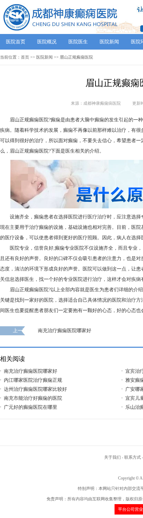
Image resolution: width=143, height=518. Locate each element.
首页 (25, 57)
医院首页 (15, 41)
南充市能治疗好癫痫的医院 (33, 398)
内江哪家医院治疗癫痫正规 (33, 380)
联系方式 (132, 457)
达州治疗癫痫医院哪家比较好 (35, 389)
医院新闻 (109, 41)
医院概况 (47, 41)
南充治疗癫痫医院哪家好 (64, 330)
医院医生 (78, 41)
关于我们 (112, 457)
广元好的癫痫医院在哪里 (30, 407)
